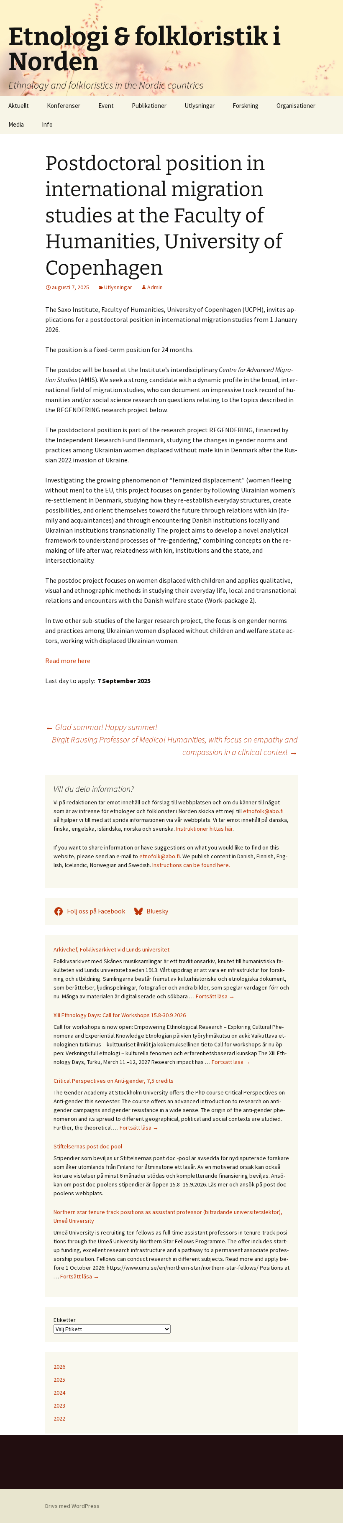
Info (47, 124)
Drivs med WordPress (72, 1506)
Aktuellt (18, 106)
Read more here (67, 660)
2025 (59, 1379)
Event (106, 106)
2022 (59, 1418)
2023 (59, 1405)
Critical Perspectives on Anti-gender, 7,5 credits (114, 1080)
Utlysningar (199, 106)
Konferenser (63, 106)
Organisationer (295, 106)
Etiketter (65, 1320)
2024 (59, 1392)
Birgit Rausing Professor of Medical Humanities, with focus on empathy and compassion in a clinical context (175, 745)
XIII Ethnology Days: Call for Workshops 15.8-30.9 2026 (120, 1015)
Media (16, 124)
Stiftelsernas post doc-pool (88, 1146)
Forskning (246, 106)
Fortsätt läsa (215, 996)
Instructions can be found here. (191, 865)
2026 (59, 1366)
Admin (155, 287)
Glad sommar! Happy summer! (101, 727)
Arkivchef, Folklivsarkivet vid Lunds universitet (111, 949)
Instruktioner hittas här (204, 828)
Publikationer (149, 106)
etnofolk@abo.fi (263, 811)
